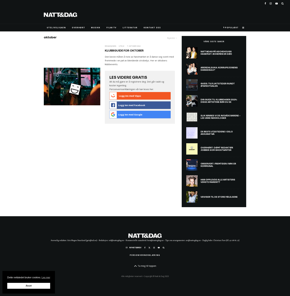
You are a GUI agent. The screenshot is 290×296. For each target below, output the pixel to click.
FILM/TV (111, 27)
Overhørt (78, 27)
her (151, 89)
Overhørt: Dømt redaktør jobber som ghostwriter (217, 149)
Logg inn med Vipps (129, 95)
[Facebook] (265, 3)
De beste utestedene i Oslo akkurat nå (217, 133)
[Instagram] (271, 3)
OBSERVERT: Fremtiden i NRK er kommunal (218, 165)
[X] (149, 248)
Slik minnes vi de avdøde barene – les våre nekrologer (220, 117)
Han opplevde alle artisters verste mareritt (218, 181)
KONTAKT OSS (152, 27)
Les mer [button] (46, 277)
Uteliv (121, 46)
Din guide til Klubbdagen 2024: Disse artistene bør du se (219, 101)
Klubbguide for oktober (124, 50)
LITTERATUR (130, 27)
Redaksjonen (110, 46)
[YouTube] (277, 3)
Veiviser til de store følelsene (219, 197)
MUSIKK (95, 27)
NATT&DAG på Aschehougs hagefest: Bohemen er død (216, 52)
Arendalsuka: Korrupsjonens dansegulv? (219, 68)
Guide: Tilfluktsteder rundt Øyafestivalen (218, 84)
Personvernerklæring (145, 255)
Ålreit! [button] (29, 286)
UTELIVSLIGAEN (56, 27)
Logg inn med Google (130, 114)
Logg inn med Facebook (131, 105)
